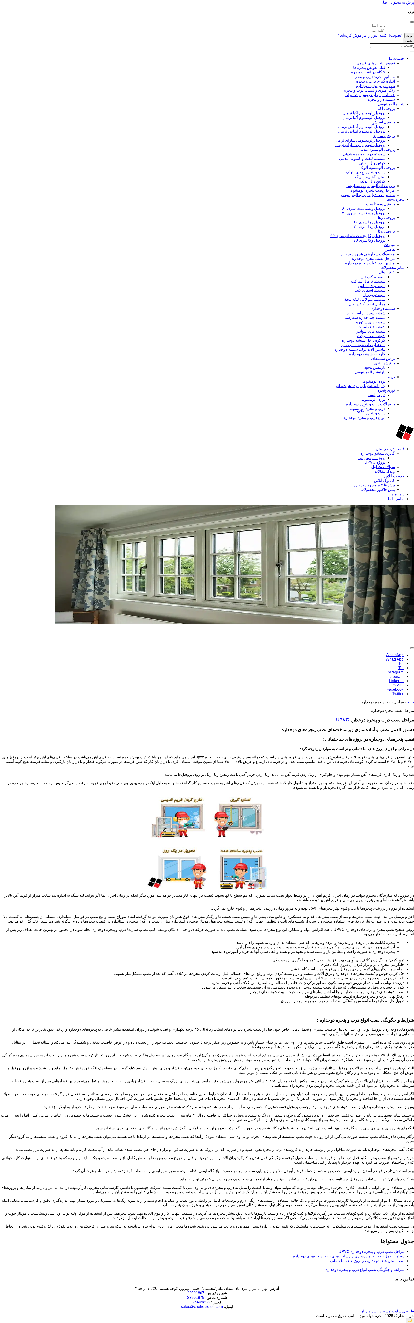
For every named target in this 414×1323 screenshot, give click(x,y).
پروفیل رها (386, 218)
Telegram (396, 676)
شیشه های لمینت (371, 327)
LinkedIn (396, 681)
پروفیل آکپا (386, 108)
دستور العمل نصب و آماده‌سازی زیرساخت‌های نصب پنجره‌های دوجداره (348, 1256)
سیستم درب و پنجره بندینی (364, 154)
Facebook (395, 689)
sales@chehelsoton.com (202, 1307)
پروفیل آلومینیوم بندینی (376, 149)
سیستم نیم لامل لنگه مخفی (363, 299)
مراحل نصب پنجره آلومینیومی (371, 190)
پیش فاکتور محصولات (377, 490)
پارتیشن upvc (374, 368)
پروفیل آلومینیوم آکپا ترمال (364, 113)
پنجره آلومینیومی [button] (391, 104)
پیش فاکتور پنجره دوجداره (374, 485)
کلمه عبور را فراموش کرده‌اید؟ (362, 35)
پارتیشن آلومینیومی (370, 372)
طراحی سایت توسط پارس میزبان (387, 1311)
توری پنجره (386, 390)
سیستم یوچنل (374, 295)
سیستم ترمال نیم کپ (368, 281)
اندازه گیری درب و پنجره (375, 81)
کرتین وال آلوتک (372, 181)
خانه (410, 702)
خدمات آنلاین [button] (394, 476)
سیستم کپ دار (373, 277)
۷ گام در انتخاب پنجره (368, 72)
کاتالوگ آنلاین (384, 480)
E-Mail (398, 685)
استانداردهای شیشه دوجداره (363, 345)
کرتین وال (387, 272)
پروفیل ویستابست (380, 204)
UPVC (342, 719)
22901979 (195, 1297)
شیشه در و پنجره (381, 99)
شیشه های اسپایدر (370, 331)
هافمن (390, 249)
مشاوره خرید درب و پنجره (374, 77)
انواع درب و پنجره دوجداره (364, 418)
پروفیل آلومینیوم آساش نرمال (361, 131)
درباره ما (397, 494)
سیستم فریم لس (371, 286)
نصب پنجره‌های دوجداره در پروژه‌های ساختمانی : (366, 1261)
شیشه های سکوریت (369, 322)
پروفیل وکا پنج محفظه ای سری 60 (357, 236)
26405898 (201, 1302)
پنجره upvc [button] (395, 199)
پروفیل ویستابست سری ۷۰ (363, 213)
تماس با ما (396, 499)
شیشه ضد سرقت (371, 336)
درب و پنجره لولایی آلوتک (365, 172)
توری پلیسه (376, 395)
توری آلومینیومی (372, 399)
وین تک (389, 245)
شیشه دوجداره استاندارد (366, 313)
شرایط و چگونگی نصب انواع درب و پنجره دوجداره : (364, 1269)
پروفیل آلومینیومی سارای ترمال (360, 140)
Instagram (395, 672)
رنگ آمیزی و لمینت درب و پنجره (369, 90)
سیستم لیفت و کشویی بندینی (362, 158)
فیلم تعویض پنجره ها (369, 68)
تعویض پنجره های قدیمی (375, 63)
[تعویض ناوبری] (412, 51)
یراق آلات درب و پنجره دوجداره (370, 404)
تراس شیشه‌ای (383, 358)
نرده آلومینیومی (373, 381)
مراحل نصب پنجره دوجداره (373, 258)
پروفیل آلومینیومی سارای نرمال (360, 145)
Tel (401, 664)
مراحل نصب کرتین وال (367, 304)
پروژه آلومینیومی (371, 458)
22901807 (195, 1293)
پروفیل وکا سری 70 (369, 240)
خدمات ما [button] (396, 58)
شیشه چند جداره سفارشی (364, 318)
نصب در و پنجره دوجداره (375, 86)
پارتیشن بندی (384, 363)
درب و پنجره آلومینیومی (366, 408)
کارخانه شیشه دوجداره (367, 354)
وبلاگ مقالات (384, 471)
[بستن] (412, 22)
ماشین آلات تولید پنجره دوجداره (370, 263)
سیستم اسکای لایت (369, 290)
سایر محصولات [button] (392, 268)
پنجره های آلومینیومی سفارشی (370, 186)
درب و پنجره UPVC (369, 413)
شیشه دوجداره (383, 308)
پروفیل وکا (386, 231)
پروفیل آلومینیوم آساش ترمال (361, 127)
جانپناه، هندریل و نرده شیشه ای (360, 386)
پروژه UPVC (374, 462)
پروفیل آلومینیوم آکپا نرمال (364, 118)
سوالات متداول (383, 467)
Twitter (398, 694)
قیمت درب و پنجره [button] (389, 449)
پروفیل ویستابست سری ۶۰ (363, 208)
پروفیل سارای (384, 136)
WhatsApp (395, 655)
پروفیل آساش (384, 122)
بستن (408, 40)
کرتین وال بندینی (372, 163)
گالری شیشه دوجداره (378, 453)
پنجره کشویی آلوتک (370, 177)
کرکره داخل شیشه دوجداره (363, 340)
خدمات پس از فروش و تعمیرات (370, 95)
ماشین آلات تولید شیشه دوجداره (359, 349)
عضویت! (395, 35)
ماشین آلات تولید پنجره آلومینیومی (368, 195)
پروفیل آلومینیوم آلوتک (377, 168)
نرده (391, 377)
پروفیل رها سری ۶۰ (369, 222)
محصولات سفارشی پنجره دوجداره (368, 254)
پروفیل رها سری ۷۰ (369, 227)
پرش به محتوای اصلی (397, 2)
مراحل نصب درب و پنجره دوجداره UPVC (371, 1252)
